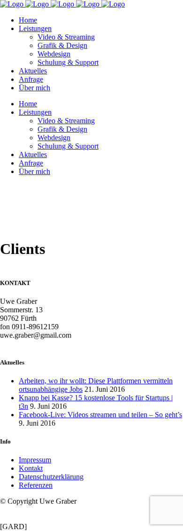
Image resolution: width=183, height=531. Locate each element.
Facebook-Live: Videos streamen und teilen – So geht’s (100, 415)
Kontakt (31, 468)
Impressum (35, 460)
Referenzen (36, 485)
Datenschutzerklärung (51, 477)
